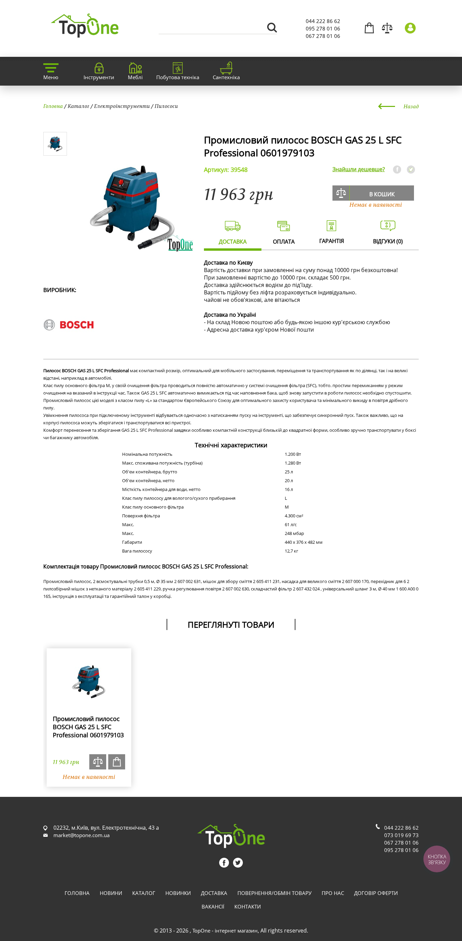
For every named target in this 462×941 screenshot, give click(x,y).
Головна (53, 106)
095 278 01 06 (323, 28)
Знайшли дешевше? (358, 169)
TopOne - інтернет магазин (225, 930)
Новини (111, 893)
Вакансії (213, 906)
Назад (411, 106)
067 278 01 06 (323, 35)
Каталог (78, 106)
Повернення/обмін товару (274, 893)
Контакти (247, 906)
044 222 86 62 (323, 21)
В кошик (382, 194)
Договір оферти (376, 893)
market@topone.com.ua (81, 835)
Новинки (178, 893)
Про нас (333, 893)
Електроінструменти (122, 106)
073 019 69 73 (401, 835)
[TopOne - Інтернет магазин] (84, 33)
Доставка (214, 893)
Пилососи (166, 106)
